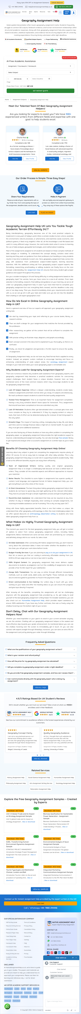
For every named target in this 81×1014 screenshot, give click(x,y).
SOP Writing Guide (11, 922)
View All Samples (40, 889)
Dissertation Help (11, 950)
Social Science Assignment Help (39, 777)
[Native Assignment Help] (12, 12)
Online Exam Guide (11, 929)
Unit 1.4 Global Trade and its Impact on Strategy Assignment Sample (20, 815)
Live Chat (31, 213)
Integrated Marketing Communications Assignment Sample (58, 871)
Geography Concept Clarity (20, 733)
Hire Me (15, 159)
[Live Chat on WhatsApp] (7, 1006)
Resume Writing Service (13, 926)
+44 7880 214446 (17, 7)
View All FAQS (40, 687)
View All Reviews (40, 759)
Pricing (26, 953)
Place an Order (47, 213)
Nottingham (8, 997)
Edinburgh (8, 1001)
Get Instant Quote (40, 91)
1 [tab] (40, 207)
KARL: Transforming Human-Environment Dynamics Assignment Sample (20, 844)
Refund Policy (28, 933)
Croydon (16, 997)
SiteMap (26, 940)
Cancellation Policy (29, 929)
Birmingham (8, 993)
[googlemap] (71, 953)
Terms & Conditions (30, 922)
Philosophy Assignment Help (16, 783)
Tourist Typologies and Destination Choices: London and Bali (20, 871)
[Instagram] (52, 953)
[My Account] (74, 12)
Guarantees (27, 950)
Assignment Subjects (20, 99)
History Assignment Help (15, 777)
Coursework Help (11, 946)
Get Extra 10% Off (65, 7)
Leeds (35, 993)
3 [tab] (44, 755)
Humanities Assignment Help (33, 600)
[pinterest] (63, 953)
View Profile (30, 159)
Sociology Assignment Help (65, 783)
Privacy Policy (28, 926)
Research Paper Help (12, 933)
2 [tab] (43, 207)
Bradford (36, 989)
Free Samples (28, 957)
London (17, 989)
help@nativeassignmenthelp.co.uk (40, 7)
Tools (49, 11)
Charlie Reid (22, 137)
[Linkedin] (60, 953)
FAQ (25, 943)
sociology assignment (58, 362)
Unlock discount (57, 3)
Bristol (29, 989)
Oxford (23, 989)
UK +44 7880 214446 (57, 937)
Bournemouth (18, 993)
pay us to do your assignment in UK (59, 553)
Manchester (33, 997)
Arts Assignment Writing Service (41, 783)
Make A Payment (58, 196)
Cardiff (41, 993)
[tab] (19, 713)
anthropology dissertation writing (43, 514)
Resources (42, 11)
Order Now (67, 12)
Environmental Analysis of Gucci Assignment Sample (56, 843)
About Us (30, 12)
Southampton (9, 989)
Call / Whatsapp (32, 907)
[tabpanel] (22, 195)
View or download (28, 822)
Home (7, 99)
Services (24, 11)
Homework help (11, 943)
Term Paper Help (11, 940)
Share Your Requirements (22, 196)
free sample (63, 438)
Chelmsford (16, 1001)
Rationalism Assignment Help (40, 789)
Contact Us (27, 936)
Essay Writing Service (12, 953)
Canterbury (27, 993)
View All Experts (40, 170)
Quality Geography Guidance (56, 733)
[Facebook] (49, 953)
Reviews (55, 11)
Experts (36, 11)
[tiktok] (67, 953)
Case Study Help (11, 936)
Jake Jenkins (58, 137)
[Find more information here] (61, 984)
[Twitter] (56, 953)
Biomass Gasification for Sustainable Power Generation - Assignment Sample (58, 816)
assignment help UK (35, 270)
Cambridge (24, 997)
